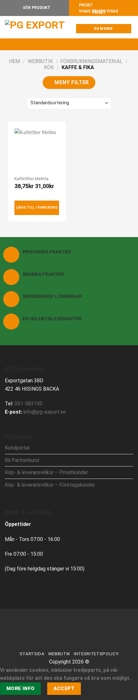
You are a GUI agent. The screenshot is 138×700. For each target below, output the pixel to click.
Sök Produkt (36, 7)
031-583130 (28, 404)
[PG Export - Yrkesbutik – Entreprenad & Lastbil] (37, 27)
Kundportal (17, 448)
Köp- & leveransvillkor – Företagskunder (50, 485)
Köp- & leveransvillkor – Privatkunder (46, 472)
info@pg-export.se (44, 412)
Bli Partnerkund (22, 460)
